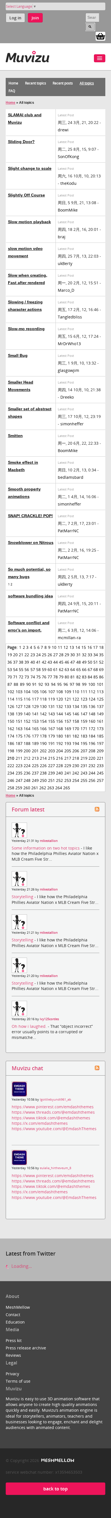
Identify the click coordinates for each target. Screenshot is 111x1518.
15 (83, 647)
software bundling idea (30, 596)
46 (67, 662)
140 (27, 713)
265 (66, 787)
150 (10, 721)
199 (19, 750)
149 (100, 713)
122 (75, 699)
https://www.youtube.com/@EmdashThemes (54, 1128)
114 (10, 699)
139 (19, 713)
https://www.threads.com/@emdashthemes (53, 1112)
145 (67, 713)
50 (90, 662)
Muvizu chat (27, 1068)
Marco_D (66, 290)
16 (89, 647)
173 (100, 728)
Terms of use (18, 1381)
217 (67, 758)
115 (19, 699)
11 (60, 647)
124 (92, 699)
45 (61, 662)
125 (100, 699)
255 (84, 780)
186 (10, 743)
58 (38, 669)
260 (26, 787)
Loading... (21, 1266)
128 (27, 706)
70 (9, 677)
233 (100, 765)
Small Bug (18, 355)
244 (92, 773)
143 (51, 713)
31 (78, 654)
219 (84, 758)
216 (59, 758)
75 (38, 677)
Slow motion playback (29, 221)
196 (92, 743)
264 (58, 787)
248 (27, 780)
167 (51, 728)
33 (90, 654)
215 (51, 758)
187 (19, 743)
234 (10, 773)
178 (43, 736)
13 (71, 647)
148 (92, 713)
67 (90, 669)
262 (42, 787)
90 (28, 684)
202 (43, 750)
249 (35, 780)
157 (67, 721)
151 (19, 721)
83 (84, 677)
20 (15, 654)
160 (92, 721)
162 (10, 728)
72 (21, 677)
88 (16, 684)
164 (27, 728)
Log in (15, 17)
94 (53, 684)
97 (72, 684)
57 (32, 669)
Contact (13, 1314)
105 (35, 691)
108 (59, 691)
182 (75, 736)
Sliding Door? (21, 141)
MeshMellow (18, 1307)
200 (27, 750)
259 (18, 787)
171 (84, 728)
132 (59, 706)
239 (51, 773)
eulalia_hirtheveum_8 (55, 1168)
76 (44, 677)
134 (75, 706)
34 (95, 654)
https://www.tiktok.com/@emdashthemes (51, 1118)
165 (35, 728)
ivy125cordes (49, 1019)
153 (35, 721)
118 (43, 699)
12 (65, 647)
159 (84, 721)
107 (51, 691)
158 (75, 721)
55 (21, 669)
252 (59, 780)
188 (27, 743)
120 (59, 699)
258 (10, 787)
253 (67, 780)
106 (43, 691)
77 (50, 677)
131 (51, 706)
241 (67, 773)
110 (75, 691)
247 (19, 780)
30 (72, 654)
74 (32, 677)
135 (84, 706)
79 (61, 677)
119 (51, 699)
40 (32, 662)
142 (43, 713)
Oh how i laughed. (30, 1026)
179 (51, 736)
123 (84, 699)
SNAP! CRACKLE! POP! (30, 515)
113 (100, 691)
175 (19, 736)
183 (84, 736)
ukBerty (65, 263)
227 (51, 765)
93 (47, 684)
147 (84, 713)
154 (43, 721)
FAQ (12, 90)
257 (100, 780)
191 (51, 743)
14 (77, 647)
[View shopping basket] (100, 36)
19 (9, 654)
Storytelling (23, 896)
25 (44, 654)
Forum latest (28, 809)
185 (100, 736)
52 (101, 662)
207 (84, 750)
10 (54, 647)
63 (67, 669)
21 (21, 654)
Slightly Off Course (26, 195)
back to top (55, 1489)
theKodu (68, 183)
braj (61, 236)
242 (75, 773)
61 (55, 669)
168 (59, 728)
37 (15, 662)
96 (65, 684)
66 (84, 669)
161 (100, 721)
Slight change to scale (30, 168)
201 (35, 750)
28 (61, 654)
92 (40, 684)
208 (92, 750)
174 (10, 736)
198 (10, 750)
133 (67, 706)
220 (92, 758)
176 (27, 736)
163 (19, 728)
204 (59, 750)
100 (91, 684)
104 (27, 691)
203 (51, 750)
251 (51, 780)
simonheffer (72, 423)
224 (27, 765)
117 (35, 699)
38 (21, 662)
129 (35, 706)
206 (75, 750)
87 (9, 684)
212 (27, 758)
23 (32, 654)
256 (92, 780)
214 (43, 758)
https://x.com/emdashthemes (40, 1123)
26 (50, 654)
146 (75, 713)
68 (95, 669)
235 (19, 773)
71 (15, 677)
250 (43, 780)
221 (100, 758)
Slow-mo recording (26, 328)
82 (78, 677)
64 (72, 669)
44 (55, 662)
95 (59, 684)
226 (43, 765)
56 (26, 669)
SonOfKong (68, 156)
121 (67, 699)
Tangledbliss (70, 317)
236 (27, 773)
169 (67, 728)
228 (59, 765)
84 (90, 677)
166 (43, 728)
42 (44, 662)
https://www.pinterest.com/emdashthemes (53, 1106)
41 (38, 662)
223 (19, 765)
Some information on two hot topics (46, 848)
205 (67, 750)
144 (59, 713)
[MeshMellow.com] (57, 1460)
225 (35, 765)
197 (100, 743)
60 (50, 669)
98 (78, 684)
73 (26, 677)
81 (72, 677)
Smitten (15, 435)
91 (34, 684)
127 (19, 706)
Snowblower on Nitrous (31, 542)
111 (84, 691)
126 (10, 706)
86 (101, 677)
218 (75, 758)
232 (92, 765)
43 (50, 662)
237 (35, 773)
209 (100, 750)
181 (67, 736)
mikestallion (49, 841)
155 (51, 721)
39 (26, 662)
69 (101, 669)
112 (92, 691)
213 (35, 758)
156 (59, 721)
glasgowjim (68, 370)
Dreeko (67, 397)
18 (101, 647)
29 (67, 654)
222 (10, 765)
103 (19, 691)
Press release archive (26, 1348)
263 (50, 787)
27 (55, 654)
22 (26, 654)
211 (19, 758)
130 (43, 706)
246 (10, 780)
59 (44, 669)
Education (15, 1322)
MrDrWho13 (69, 343)
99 (84, 684)
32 (84, 654)
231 (84, 765)
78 (55, 677)
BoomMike (68, 210)
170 (75, 728)
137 (100, 706)
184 (92, 736)
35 (101, 654)
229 (67, 765)
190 (43, 743)
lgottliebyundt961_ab (55, 1099)
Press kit (14, 1340)
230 (75, 765)
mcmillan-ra (69, 637)
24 (38, 654)
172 (92, 728)
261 (34, 787)
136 (92, 706)
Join (35, 17)
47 (72, 662)
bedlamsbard (70, 477)
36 (9, 662)
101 (100, 684)
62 (61, 669)
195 (84, 743)
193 (67, 743)
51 (95, 662)
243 (84, 773)
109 (67, 691)
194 (75, 743)
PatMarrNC (68, 530)
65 (78, 669)
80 (67, 677)
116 (27, 699)
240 (59, 773)
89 (22, 684)
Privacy (12, 1373)
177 (35, 736)
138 (10, 713)
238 (43, 773)
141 (35, 713)
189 (35, 743)
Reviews (13, 1355)
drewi (63, 129)
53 (9, 669)
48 (78, 662)
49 (84, 662)
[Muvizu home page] (27, 55)
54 (15, 669)
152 (27, 721)
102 (10, 691)
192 (59, 743)
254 (75, 780)
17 (95, 647)
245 (100, 773)
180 (59, 736)
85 (95, 677)
